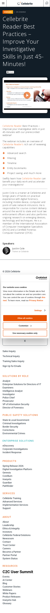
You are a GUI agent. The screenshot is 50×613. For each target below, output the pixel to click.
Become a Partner (12, 551)
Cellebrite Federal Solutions (17, 535)
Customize (23, 326)
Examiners (8, 387)
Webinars (7, 590)
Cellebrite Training (12, 498)
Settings (38, 310)
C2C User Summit (18, 572)
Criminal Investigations (14, 423)
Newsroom (8, 538)
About (6, 521)
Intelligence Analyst (13, 391)
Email (11, 72)
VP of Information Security (16, 404)
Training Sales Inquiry (13, 361)
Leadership (8, 525)
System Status (10, 558)
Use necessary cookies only (25, 333)
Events (6, 576)
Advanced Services (12, 501)
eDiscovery (8, 445)
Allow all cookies (25, 318)
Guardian (7, 482)
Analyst (6, 381)
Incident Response (12, 452)
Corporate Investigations (15, 449)
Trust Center (9, 545)
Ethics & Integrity (11, 528)
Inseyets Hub (9, 600)
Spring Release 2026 (13, 466)
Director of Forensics (13, 407)
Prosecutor (8, 401)
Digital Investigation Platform (17, 469)
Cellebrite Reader (12, 125)
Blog (5, 583)
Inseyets (7, 479)
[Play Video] (27, 95)
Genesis (7, 472)
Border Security (10, 426)
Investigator (9, 394)
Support (7, 508)
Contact (7, 541)
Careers (7, 548)
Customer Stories (11, 586)
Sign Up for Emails (12, 366)
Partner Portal (10, 555)
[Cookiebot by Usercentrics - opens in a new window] (36, 278)
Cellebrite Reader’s (13, 144)
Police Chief (9, 397)
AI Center (7, 580)
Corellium (7, 476)
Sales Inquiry (9, 351)
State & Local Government (16, 420)
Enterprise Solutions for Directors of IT (22, 384)
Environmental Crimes (14, 433)
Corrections (8, 430)
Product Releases (11, 596)
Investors (7, 531)
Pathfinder (8, 486)
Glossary (7, 603)
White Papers (9, 593)
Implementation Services (15, 505)
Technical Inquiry (11, 356)
